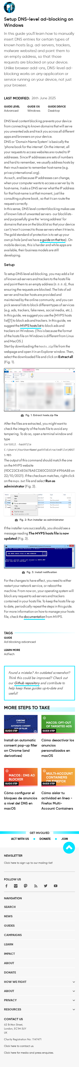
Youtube (55, 885)
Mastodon (25, 885)
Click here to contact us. (19, 1046)
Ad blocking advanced (20, 642)
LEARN (8, 944)
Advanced (11, 110)
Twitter (45, 885)
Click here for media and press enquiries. (29, 1052)
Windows (33, 110)
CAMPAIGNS (13, 935)
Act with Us (20, 839)
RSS (35, 885)
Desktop (54, 110)
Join (64, 839)
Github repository (27, 683)
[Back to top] (69, 848)
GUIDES (9, 926)
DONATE (10, 972)
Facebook (5, 885)
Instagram (15, 885)
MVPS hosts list (30, 325)
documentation (34, 616)
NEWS (8, 916)
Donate (45, 839)
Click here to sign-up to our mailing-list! (28, 862)
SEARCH (10, 907)
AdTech (9, 654)
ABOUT (9, 963)
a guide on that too (52, 239)
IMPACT (9, 954)
